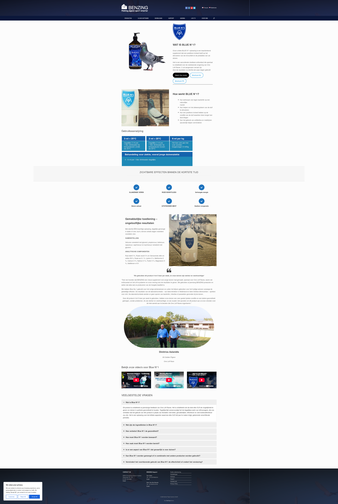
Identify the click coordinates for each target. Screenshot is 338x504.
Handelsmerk (173, 481)
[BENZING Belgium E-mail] (194, 8)
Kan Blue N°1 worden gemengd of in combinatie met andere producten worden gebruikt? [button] (163, 455)
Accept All (34, 497)
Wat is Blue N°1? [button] (133, 402)
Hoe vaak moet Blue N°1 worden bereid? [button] (142, 443)
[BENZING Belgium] (134, 8)
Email (124, 481)
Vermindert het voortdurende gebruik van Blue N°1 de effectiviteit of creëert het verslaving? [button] (164, 462)
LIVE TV (193, 18)
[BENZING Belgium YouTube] (192, 8)
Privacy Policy (174, 483)
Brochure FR (179, 81)
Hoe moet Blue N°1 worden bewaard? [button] (141, 437)
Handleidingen (173, 474)
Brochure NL (196, 75)
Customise (11, 497)
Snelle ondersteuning (175, 472)
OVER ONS (205, 18)
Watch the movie (181, 75)
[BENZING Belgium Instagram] (189, 8)
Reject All (23, 497)
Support (172, 479)
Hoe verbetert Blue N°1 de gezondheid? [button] (142, 431)
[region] (23, 491)
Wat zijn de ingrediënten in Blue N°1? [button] (141, 425)
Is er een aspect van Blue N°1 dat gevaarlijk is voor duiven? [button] (151, 449)
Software (172, 476)
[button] (214, 18)
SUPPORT (171, 18)
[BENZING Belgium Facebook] (186, 8)
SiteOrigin (168, 500)
